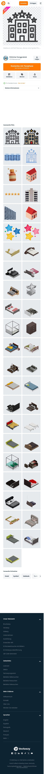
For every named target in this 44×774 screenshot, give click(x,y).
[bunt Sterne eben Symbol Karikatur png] (12, 328)
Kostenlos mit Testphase (22, 67)
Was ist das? (21, 83)
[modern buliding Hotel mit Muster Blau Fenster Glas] (12, 175)
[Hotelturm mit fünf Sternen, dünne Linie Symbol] (12, 136)
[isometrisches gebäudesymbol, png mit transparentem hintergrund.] (12, 232)
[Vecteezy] (3, 3)
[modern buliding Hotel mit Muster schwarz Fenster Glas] (12, 290)
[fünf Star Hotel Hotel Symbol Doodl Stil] (12, 194)
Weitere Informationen (12, 88)
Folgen (37, 59)
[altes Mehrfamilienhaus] (12, 271)
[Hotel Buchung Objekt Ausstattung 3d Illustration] (12, 213)
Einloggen (33, 3)
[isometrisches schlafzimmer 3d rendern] (12, 366)
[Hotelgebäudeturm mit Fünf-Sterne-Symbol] (12, 156)
